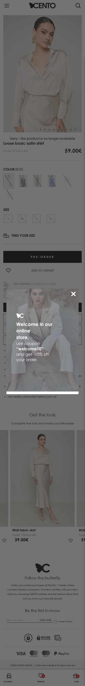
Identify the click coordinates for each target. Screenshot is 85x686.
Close (74, 293)
